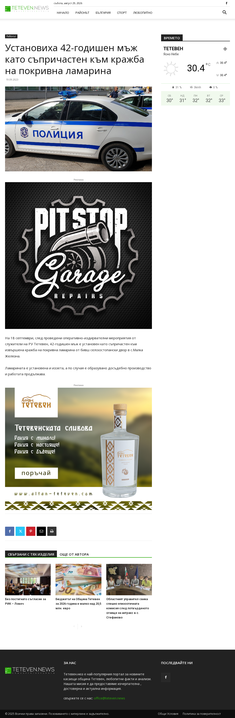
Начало (63, 13)
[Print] (51, 531)
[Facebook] (226, 3)
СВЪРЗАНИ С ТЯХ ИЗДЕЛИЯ (31, 554)
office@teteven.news (109, 698)
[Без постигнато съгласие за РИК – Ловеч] (28, 579)
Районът (82, 13)
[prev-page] (74, 626)
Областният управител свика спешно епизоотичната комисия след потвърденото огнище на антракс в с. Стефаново (127, 608)
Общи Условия (168, 714)
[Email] (41, 531)
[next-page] (81, 626)
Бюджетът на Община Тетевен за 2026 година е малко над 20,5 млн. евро (78, 603)
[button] (224, 13)
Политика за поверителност (202, 714)
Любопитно (142, 13)
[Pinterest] (30, 531)
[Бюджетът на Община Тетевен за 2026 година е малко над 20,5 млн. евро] (78, 579)
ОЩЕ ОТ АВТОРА (74, 554)
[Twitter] (20, 531)
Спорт (122, 13)
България (103, 13)
